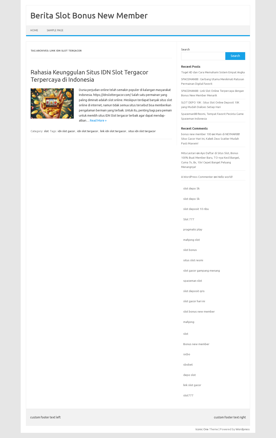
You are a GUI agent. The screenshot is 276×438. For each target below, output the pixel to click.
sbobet (188, 364)
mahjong (188, 322)
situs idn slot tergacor (142, 131)
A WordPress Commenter (197, 176)
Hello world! (225, 176)
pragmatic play (192, 229)
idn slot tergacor (87, 131)
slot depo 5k (191, 188)
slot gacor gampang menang (201, 270)
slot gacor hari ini (194, 301)
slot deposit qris (194, 291)
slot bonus (190, 250)
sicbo (186, 354)
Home (34, 30)
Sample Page (55, 30)
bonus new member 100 (196, 134)
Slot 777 (188, 219)
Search (185, 49)
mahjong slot (191, 239)
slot (46, 131)
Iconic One (202, 429)
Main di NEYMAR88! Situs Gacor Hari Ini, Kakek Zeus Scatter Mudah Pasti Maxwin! (210, 139)
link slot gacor (192, 385)
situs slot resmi (193, 260)
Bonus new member (196, 344)
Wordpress (243, 429)
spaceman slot (192, 280)
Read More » (98, 120)
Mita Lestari (188, 153)
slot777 (188, 395)
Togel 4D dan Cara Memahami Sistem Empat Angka (213, 72)
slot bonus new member (199, 311)
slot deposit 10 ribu (196, 209)
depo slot (189, 375)
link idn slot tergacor (113, 131)
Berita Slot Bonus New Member (89, 15)
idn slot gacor (66, 131)
